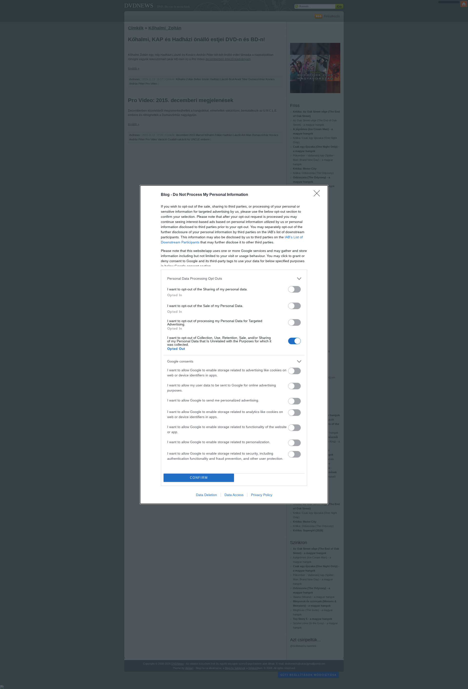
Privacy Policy (261, 495)
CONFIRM (199, 477)
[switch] (294, 289)
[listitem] (234, 278)
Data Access (234, 495)
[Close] (318, 195)
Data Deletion (206, 495)
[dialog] (234, 344)
